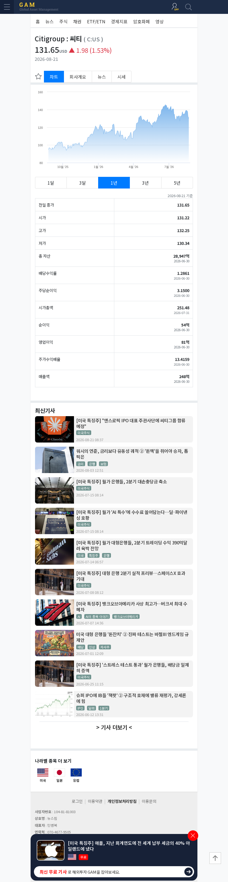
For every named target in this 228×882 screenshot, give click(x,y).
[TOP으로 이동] (215, 858)
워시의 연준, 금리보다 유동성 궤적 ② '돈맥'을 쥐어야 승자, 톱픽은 (132, 454)
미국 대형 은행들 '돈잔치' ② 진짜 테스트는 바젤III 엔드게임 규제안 (132, 637)
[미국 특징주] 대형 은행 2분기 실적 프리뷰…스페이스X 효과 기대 (130, 576)
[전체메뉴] (7, 7)
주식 (63, 21)
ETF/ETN (96, 21)
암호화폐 (141, 21)
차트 (54, 76)
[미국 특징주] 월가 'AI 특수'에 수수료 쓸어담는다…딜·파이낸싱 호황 (131, 515)
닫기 (193, 835)
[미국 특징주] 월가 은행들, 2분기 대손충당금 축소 (121, 481)
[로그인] (175, 7)
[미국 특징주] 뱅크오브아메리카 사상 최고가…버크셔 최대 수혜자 (131, 606)
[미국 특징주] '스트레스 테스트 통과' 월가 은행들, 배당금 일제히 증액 (132, 668)
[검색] (188, 7)
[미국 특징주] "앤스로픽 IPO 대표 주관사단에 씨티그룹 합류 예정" (130, 423)
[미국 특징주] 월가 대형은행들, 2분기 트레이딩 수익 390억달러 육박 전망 (131, 545)
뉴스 (49, 21)
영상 (159, 21)
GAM (38, 7)
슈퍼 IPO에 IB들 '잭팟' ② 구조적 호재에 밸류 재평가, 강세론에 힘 (131, 698)
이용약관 (95, 801)
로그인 (77, 801)
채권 (77, 21)
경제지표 (119, 21)
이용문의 (149, 801)
